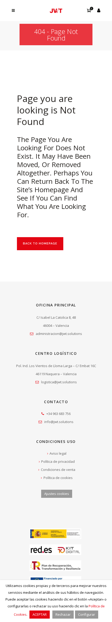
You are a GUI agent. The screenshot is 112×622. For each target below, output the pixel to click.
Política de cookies (58, 477)
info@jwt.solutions (58, 421)
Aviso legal (57, 453)
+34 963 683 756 (58, 413)
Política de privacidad (58, 461)
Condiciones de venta (58, 469)
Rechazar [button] (63, 614)
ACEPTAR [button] (40, 614)
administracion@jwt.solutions (59, 333)
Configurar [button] (86, 614)
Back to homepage (40, 243)
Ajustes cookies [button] (56, 493)
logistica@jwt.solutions (59, 382)
